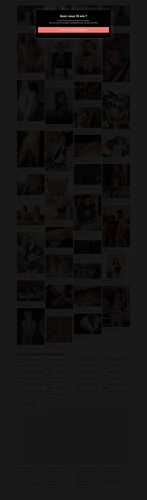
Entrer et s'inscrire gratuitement (73, 30)
